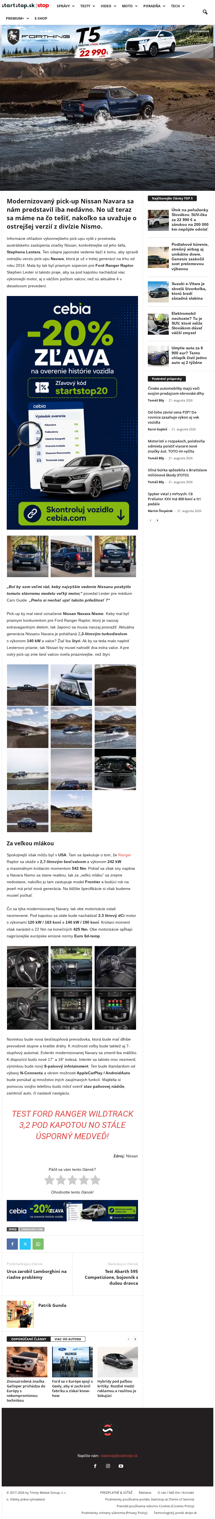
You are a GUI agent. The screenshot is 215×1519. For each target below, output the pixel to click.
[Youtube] (120, 1467)
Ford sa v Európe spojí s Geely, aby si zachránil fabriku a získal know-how (72, 1388)
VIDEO (106, 6)
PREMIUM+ (15, 18)
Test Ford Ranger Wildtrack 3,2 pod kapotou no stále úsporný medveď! (72, 1125)
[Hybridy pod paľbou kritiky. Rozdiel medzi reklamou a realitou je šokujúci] (117, 1362)
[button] (205, 12)
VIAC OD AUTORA (68, 1339)
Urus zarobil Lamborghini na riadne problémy (37, 1274)
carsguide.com (32, 1229)
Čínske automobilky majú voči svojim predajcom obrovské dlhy (176, 391)
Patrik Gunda (25, 184)
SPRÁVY (63, 6)
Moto (127, 6)
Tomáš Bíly (156, 400)
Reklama (145, 1492)
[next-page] (135, 1339)
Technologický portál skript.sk (175, 1513)
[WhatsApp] (38, 1244)
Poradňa (151, 6)
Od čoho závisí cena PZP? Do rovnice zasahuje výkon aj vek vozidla (173, 417)
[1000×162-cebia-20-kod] (72, 1210)
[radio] (49, 1181)
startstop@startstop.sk (119, 1456)
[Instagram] (108, 1467)
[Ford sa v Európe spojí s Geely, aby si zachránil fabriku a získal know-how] (72, 1362)
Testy (85, 6)
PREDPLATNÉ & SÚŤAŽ (116, 1492)
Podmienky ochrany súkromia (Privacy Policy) (114, 1513)
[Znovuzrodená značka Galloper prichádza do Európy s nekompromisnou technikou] (27, 1362)
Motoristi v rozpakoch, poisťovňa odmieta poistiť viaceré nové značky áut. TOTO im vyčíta (176, 446)
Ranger (124, 855)
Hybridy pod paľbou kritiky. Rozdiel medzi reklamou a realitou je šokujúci (116, 1388)
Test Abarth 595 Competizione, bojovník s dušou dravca (111, 1277)
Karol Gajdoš (157, 429)
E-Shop (41, 18)
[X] (25, 1244)
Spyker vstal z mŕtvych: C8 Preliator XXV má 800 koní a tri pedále (174, 498)
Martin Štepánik (160, 511)
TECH (175, 6)
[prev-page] (128, 1339)
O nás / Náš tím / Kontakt (176, 1492)
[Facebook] (12, 1244)
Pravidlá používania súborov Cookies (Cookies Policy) (155, 1506)
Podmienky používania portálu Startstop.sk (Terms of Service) (149, 1499)
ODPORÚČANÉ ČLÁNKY (28, 1339)
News (27, 147)
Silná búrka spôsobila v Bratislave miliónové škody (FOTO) (177, 472)
